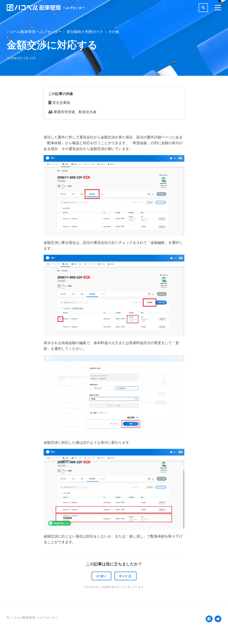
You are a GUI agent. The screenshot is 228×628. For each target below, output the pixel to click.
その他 (113, 31)
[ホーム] (34, 7)
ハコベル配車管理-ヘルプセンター (34, 31)
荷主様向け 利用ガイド (85, 31)
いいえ (127, 576)
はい (103, 576)
